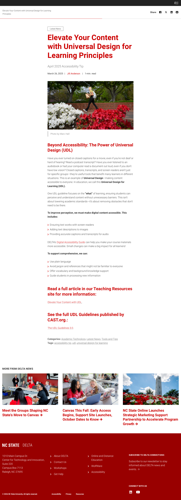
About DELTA (61, 456)
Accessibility (98, 472)
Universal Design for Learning (92, 343)
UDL (74, 343)
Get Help (58, 474)
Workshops (60, 468)
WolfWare (96, 466)
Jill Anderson (73, 73)
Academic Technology (73, 339)
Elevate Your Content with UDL (64, 302)
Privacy (68, 494)
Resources (80, 494)
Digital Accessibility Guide (71, 242)
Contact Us (60, 462)
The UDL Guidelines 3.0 (60, 328)
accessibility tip (62, 343)
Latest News (94, 339)
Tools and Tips (110, 339)
